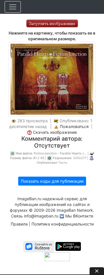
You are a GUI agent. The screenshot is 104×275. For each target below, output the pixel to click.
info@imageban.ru (41, 215)
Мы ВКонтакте (79, 215)
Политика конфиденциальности (62, 223)
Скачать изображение (55, 132)
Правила (19, 223)
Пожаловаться (74, 126)
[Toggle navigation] (13, 7)
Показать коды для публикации (52, 181)
